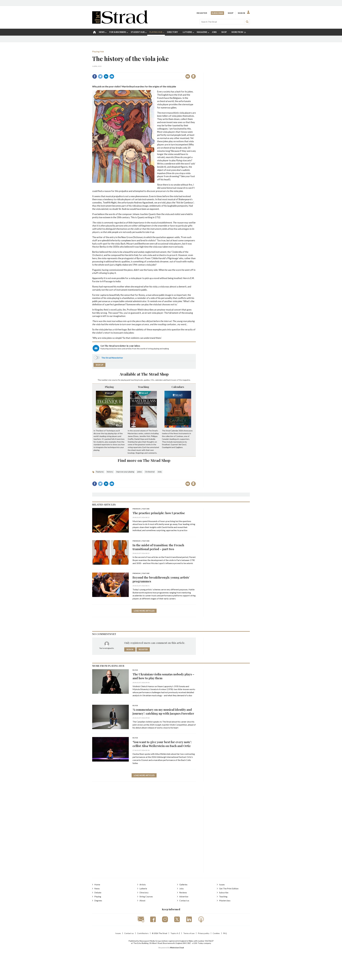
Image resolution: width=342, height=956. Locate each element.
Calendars (178, 387)
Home (97, 884)
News (97, 888)
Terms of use (189, 933)
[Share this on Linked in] (106, 76)
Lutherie (143, 888)
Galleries (183, 884)
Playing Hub (98, 51)
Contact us (184, 900)
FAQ (225, 933)
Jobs (181, 888)
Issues (222, 884)
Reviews (183, 892)
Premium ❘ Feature (141, 509)
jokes (139, 472)
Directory (143, 892)
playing (124, 380)
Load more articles (144, 611)
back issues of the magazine (178, 380)
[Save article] (193, 76)
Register (202, 13)
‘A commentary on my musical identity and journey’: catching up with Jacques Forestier (163, 711)
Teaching (143, 387)
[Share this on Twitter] (100, 76)
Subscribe (217, 13)
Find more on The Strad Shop (144, 460)
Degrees (98, 900)
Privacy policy (203, 933)
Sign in (160, 70)
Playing (109, 387)
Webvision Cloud (177, 948)
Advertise (183, 896)
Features (100, 472)
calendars (159, 380)
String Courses (146, 896)
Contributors (143, 933)
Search (247, 22)
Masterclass (224, 900)
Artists (142, 884)
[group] (237, 32)
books (140, 380)
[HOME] (94, 32)
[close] (195, 70)
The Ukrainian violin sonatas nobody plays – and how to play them (163, 676)
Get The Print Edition (228, 888)
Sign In (241, 13)
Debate (97, 892)
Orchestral (149, 472)
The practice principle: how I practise (159, 513)
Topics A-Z (175, 933)
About (142, 900)
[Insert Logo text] (120, 22)
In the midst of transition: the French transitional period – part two (158, 547)
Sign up (99, 365)
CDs (152, 380)
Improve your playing (125, 472)
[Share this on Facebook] (94, 76)
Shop (230, 13)
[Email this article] (111, 76)
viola (160, 472)
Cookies (216, 933)
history (110, 472)
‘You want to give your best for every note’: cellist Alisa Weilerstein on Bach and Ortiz (162, 744)
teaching (134, 380)
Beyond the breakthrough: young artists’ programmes (161, 579)
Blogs (135, 670)
